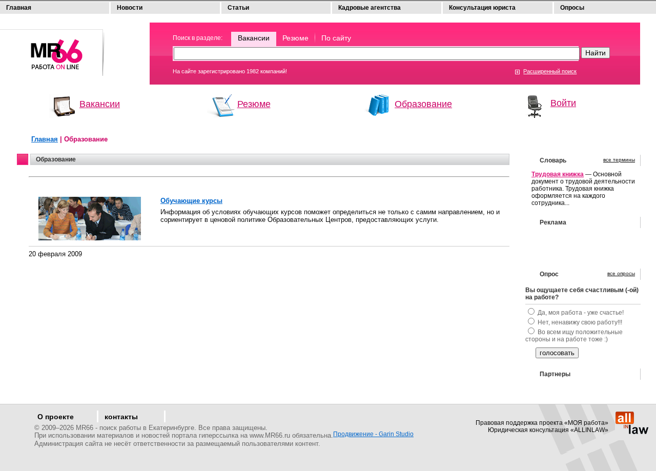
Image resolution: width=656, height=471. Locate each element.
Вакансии (254, 38)
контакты (121, 417)
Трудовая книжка (557, 174)
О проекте (55, 417)
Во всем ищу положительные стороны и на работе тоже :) (574, 336)
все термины (619, 159)
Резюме (295, 38)
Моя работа (52, 48)
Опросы (572, 7)
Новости (129, 7)
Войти (563, 103)
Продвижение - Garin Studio (373, 434)
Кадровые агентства (369, 7)
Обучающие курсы (191, 200)
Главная (18, 7)
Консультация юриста (482, 7)
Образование (423, 104)
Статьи (238, 7)
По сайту (336, 38)
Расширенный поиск (550, 71)
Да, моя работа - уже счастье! (581, 312)
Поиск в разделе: (197, 38)
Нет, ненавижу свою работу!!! (580, 322)
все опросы (621, 273)
